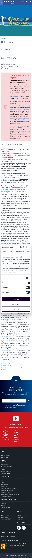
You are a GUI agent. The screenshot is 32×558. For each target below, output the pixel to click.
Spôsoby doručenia (5, 455)
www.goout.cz (20, 519)
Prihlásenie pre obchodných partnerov (10, 494)
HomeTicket (4, 503)
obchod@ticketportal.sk (6, 466)
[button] (27, 2)
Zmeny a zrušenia (5, 515)
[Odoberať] (28, 400)
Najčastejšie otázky (5, 473)
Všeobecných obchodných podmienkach (19, 109)
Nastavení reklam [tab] (19, 251)
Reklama (3, 521)
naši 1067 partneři (10, 259)
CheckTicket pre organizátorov (8, 536)
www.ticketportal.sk (23, 131)
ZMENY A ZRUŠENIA (6, 365)
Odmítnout (16, 309)
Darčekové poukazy (5, 507)
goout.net (25, 121)
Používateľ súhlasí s (17, 406)
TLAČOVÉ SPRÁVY (5, 363)
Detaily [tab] (10, 251)
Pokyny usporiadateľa (6, 519)
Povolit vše (16, 299)
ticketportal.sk (16, 96)
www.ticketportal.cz (21, 515)
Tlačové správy (4, 517)
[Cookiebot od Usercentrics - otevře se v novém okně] (20, 247)
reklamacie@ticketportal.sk (7, 321)
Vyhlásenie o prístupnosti (7, 496)
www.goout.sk (20, 517)
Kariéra (2, 482)
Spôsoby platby (4, 457)
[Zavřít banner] (30, 247)
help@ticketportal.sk (6, 471)
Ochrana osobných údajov (7, 490)
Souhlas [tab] (4, 251)
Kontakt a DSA (4, 486)
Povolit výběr (16, 304)
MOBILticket (3, 505)
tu (19, 138)
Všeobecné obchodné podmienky (9, 488)
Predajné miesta (4, 484)
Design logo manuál (5, 492)
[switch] (28, 283)
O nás (2, 481)
